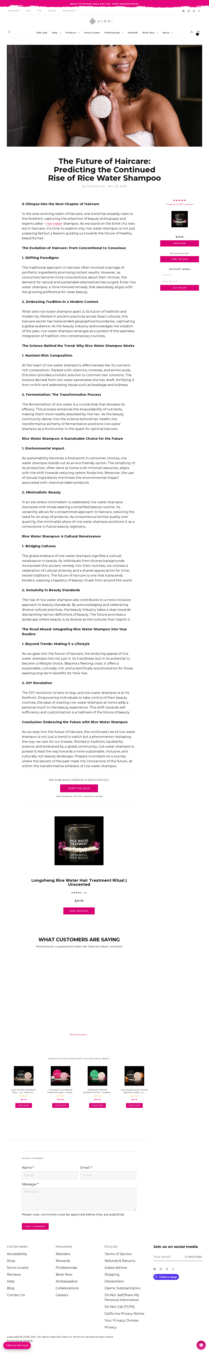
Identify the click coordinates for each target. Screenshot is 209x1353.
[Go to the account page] (192, 32)
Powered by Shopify (20, 1340)
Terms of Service (118, 1254)
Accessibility (17, 1254)
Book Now (64, 1274)
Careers (62, 1295)
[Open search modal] (10, 32)
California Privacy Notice (124, 1314)
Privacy (110, 1327)
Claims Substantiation (122, 1288)
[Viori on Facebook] (183, 11)
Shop (11, 1261)
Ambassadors (67, 1281)
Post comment (35, 1226)
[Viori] (104, 21)
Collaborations (67, 1288)
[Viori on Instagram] (188, 11)
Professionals (66, 1268)
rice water (54, 223)
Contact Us (16, 1295)
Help (10, 1281)
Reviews (14, 1274)
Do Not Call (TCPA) (119, 1307)
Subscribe (193, 1256)
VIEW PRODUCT (79, 911)
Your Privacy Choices (121, 1320)
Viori (33, 1336)
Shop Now (179, 243)
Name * (28, 1168)
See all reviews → (79, 1034)
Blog (10, 1288)
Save (195, 49)
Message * (30, 1184)
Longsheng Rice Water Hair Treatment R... (180, 232)
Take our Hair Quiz (17, 1345)
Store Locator (18, 1268)
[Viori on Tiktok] (194, 11)
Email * (86, 1168)
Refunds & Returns (119, 1261)
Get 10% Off (180, 288)
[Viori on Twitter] (199, 11)
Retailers (63, 1254)
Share (31, 1119)
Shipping (111, 1274)
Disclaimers (114, 1281)
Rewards (63, 1261)
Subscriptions (115, 1268)
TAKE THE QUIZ (79, 788)
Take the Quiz (179, 259)
